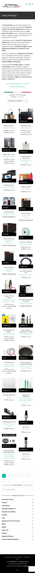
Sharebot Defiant (26, 213)
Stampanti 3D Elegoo (9, 128)
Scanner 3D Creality (9, 187)
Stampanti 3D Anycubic (26, 303)
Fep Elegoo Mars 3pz (9, 395)
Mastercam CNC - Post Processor (11, 521)
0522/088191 (12, 561)
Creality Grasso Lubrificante (26, 395)
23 (27, 476)
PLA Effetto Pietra (9, 362)
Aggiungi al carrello (25, 121)
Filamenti (4, 515)
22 (23, 476)
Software (4, 533)
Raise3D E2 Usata (26, 126)
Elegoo (9, 397)
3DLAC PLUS (25, 427)
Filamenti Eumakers (9, 300)
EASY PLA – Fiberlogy (26, 242)
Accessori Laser (24, 160)
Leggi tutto (5, 207)
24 (18, 97)
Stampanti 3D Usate (25, 128)
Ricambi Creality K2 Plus (26, 275)
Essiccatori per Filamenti (8, 512)
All (23, 97)
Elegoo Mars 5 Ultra (9, 154)
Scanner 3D (5, 530)
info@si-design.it (24, 561)
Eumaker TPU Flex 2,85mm (9, 296)
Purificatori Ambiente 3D (8, 508)
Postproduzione (27, 334)
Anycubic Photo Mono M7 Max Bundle (26, 300)
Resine (4, 524)
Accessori (4, 502)
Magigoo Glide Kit (26, 187)
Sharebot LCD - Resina (9, 214)
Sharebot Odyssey (9, 267)
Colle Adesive (6, 505)
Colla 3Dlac (26, 429)
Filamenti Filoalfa (9, 456)
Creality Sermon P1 (9, 185)
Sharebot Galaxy (9, 212)
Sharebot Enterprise (9, 239)
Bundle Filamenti (9, 454)
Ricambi (4, 527)
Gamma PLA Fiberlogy (26, 244)
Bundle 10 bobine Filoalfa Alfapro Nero (9, 451)
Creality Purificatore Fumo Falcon (25, 157)
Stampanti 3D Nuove (7, 536)
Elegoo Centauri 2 (9, 126)
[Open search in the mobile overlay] (17, 489)
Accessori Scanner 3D (26, 366)
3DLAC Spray (26, 454)
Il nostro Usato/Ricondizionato (10, 539)
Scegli (4, 121)
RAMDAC (26, 566)
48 (20, 97)
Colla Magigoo (26, 189)
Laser (3, 518)
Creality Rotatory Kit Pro (9, 422)
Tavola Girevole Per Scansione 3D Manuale (26, 363)
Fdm (21, 334)
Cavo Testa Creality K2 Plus (26, 271)
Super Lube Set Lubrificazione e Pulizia (25, 331)
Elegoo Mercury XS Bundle (9, 331)
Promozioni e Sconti (9, 301)
